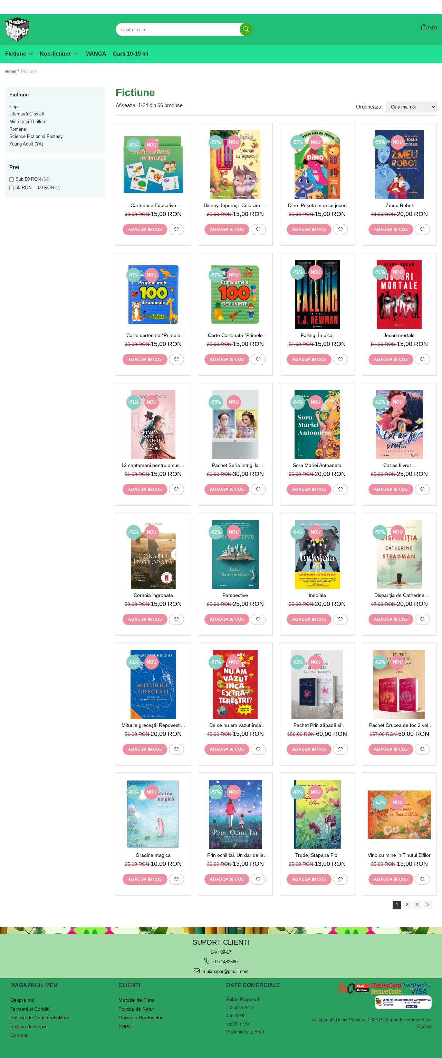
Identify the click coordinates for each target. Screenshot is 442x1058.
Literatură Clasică (26, 113)
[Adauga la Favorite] (176, 229)
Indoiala (317, 595)
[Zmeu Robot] (399, 164)
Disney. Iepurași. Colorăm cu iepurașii (235, 205)
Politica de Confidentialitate (39, 1017)
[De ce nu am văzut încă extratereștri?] (235, 684)
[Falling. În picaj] (317, 294)
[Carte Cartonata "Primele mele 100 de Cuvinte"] (235, 295)
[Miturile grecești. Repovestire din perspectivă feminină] (153, 684)
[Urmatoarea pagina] (427, 905)
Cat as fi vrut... (399, 465)
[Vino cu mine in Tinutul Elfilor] (399, 814)
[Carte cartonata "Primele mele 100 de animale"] (153, 295)
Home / (12, 71)
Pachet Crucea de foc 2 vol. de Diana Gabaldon (399, 725)
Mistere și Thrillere (27, 121)
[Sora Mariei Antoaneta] (317, 424)
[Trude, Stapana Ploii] (317, 814)
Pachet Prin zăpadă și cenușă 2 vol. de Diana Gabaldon (317, 725)
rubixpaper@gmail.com (225, 971)
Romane (17, 129)
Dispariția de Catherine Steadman (399, 595)
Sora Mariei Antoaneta (317, 465)
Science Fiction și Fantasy (36, 136)
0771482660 (225, 961)
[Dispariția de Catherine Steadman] (399, 554)
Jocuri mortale (399, 335)
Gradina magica (153, 855)
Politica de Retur (136, 1009)
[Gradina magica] (153, 814)
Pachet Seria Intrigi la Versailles (235, 465)
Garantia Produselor (140, 1017)
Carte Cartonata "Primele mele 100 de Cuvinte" (235, 335)
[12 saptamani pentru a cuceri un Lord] (153, 424)
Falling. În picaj (317, 335)
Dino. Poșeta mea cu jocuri (317, 205)
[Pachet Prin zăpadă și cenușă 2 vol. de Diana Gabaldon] (317, 684)
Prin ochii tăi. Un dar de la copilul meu (235, 855)
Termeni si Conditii (30, 1009)
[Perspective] (235, 554)
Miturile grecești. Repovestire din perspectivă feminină (153, 725)
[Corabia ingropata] (153, 554)
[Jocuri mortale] (399, 294)
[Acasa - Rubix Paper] (39, 29)
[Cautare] (246, 29)
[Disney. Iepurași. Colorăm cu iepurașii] (235, 164)
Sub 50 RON (28, 179)
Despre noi (22, 1000)
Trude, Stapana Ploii (317, 855)
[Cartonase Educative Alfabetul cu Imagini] (153, 165)
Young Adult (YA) (26, 144)
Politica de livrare (29, 1026)
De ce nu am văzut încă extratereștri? (235, 725)
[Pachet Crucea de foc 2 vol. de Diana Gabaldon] (399, 684)
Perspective (235, 595)
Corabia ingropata (153, 595)
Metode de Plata (136, 1000)
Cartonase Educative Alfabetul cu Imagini (153, 205)
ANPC (125, 1026)
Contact (18, 1035)
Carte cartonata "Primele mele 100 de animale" (153, 335)
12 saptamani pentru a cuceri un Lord (153, 465)
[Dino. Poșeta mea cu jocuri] (317, 164)
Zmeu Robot (399, 205)
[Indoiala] (317, 554)
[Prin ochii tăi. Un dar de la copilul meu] (235, 814)
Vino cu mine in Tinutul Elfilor (399, 855)
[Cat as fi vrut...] (399, 424)
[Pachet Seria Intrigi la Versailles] (235, 424)
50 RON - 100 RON (35, 187)
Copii (14, 106)
